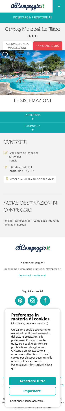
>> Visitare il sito (47, 45)
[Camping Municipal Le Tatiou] (32, 72)
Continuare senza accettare (27, 401)
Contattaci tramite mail (32, 275)
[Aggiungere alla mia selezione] (5, 55)
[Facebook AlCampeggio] (45, 301)
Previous (4, 72)
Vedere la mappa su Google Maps (32, 179)
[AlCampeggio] (27, 6)
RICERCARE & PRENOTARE (30, 17)
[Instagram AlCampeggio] (33, 301)
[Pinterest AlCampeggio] (20, 301)
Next (60, 72)
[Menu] (58, 6)
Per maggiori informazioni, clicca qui (31, 366)
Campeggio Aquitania (46, 220)
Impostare (32, 391)
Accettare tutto (33, 381)
